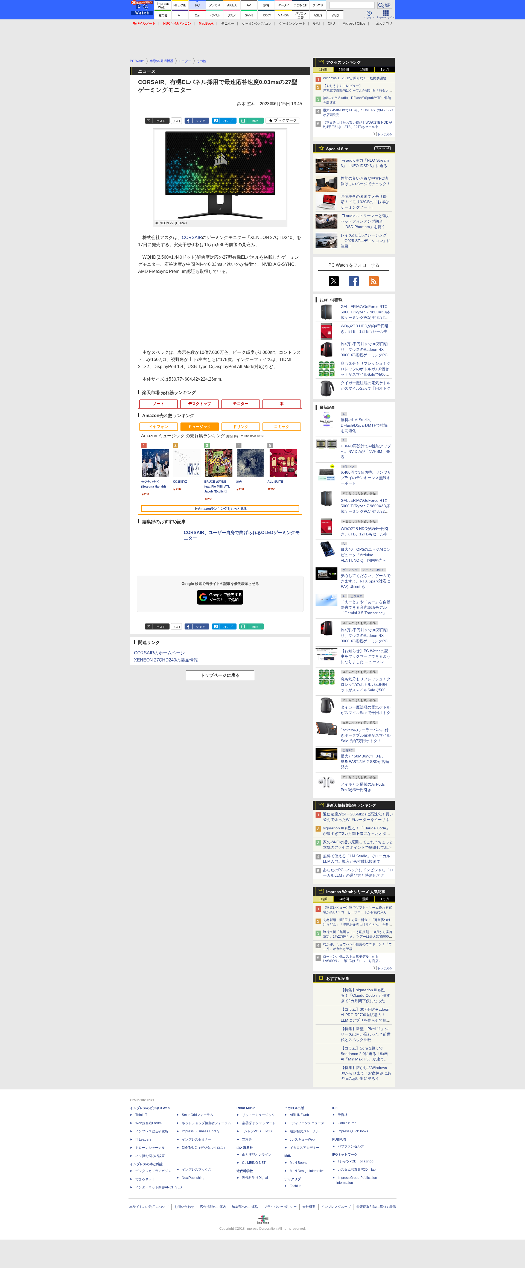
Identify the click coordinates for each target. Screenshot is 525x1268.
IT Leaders (143, 1139)
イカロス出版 (294, 1108)
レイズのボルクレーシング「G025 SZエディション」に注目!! (366, 240)
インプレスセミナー (196, 1139)
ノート (158, 403)
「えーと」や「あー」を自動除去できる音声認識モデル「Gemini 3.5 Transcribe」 (365, 607)
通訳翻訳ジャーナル (304, 1131)
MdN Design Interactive (307, 1171)
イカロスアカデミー (304, 1148)
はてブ (227, 121)
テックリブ (292, 1179)
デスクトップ (199, 403)
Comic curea (347, 1123)
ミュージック (199, 426)
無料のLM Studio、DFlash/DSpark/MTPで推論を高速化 (364, 425)
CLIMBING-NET (254, 1163)
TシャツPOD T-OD (257, 1131)
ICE (335, 1108)
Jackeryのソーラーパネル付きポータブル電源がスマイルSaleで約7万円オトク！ (365, 735)
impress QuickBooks (353, 1131)
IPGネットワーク (344, 1154)
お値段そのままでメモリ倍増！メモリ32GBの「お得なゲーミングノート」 (365, 201)
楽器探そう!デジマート (259, 1123)
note (255, 121)
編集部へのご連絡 (245, 1207)
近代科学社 (245, 1171)
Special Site (337, 149)
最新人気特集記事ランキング (351, 805)
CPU (331, 23)
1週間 (364, 70)
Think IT (141, 1115)
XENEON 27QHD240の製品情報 (166, 660)
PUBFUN (339, 1139)
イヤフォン (158, 426)
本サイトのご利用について (149, 1207)
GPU (316, 23)
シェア (200, 121)
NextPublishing (193, 1178)
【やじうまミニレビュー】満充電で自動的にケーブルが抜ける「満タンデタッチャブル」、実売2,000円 (357, 90)
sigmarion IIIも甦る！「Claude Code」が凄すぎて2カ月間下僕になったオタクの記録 (356, 833)
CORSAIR (192, 237)
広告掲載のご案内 (213, 1207)
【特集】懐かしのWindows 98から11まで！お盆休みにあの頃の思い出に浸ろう (366, 1073)
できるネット (145, 1179)
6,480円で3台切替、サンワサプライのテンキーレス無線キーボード (366, 477)
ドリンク (240, 426)
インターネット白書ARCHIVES (158, 1187)
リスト (176, 121)
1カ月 (385, 70)
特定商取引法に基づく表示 (376, 1207)
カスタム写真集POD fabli (357, 1169)
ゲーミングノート (292, 23)
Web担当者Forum (148, 1123)
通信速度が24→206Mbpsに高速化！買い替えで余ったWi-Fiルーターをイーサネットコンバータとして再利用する (358, 819)
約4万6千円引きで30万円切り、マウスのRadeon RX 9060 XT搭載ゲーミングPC (364, 349)
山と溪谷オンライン (257, 1154)
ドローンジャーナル (150, 1148)
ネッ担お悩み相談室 (150, 1156)
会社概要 (309, 1207)
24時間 (344, 70)
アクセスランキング (343, 62)
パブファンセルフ (351, 1146)
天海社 (343, 1115)
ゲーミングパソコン (257, 23)
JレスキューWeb (302, 1139)
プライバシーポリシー (280, 1207)
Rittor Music (246, 1108)
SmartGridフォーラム (197, 1115)
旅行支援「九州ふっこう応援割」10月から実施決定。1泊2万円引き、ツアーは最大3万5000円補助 (357, 936)
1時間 (323, 70)
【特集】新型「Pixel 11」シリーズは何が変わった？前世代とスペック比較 (365, 1034)
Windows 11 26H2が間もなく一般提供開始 (354, 78)
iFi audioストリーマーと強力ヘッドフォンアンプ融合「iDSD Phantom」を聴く (365, 221)
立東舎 (247, 1139)
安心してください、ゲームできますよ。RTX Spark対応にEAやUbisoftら (365, 581)
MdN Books (298, 1163)
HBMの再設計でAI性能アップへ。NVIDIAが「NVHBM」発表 (366, 451)
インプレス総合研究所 (151, 1131)
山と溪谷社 (245, 1148)
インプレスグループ (336, 1207)
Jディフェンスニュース (307, 1123)
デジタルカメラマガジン (153, 1171)
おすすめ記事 (337, 978)
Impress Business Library (200, 1131)
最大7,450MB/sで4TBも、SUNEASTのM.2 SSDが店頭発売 (365, 761)
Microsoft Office (354, 23)
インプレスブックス (196, 1169)
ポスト (160, 121)
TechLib (296, 1186)
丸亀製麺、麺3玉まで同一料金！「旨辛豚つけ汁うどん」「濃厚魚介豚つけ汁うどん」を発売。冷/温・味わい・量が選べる (356, 924)
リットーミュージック (258, 1115)
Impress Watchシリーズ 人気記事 (355, 892)
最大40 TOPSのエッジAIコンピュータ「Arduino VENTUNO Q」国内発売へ (366, 554)
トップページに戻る (220, 675)
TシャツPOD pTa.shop (356, 1161)
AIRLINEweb (299, 1115)
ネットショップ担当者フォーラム (206, 1123)
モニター (227, 23)
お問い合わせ (184, 1207)
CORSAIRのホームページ (159, 653)
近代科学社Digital (255, 1178)
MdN (287, 1156)
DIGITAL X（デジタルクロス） (204, 1148)
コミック (281, 426)
